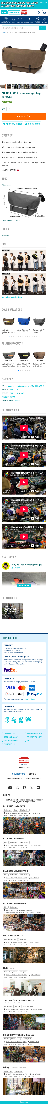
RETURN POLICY (10, 737)
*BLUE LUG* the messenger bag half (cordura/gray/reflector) (8, 365)
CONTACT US (9, 744)
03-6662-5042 (35, 813)
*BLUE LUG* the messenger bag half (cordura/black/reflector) (23, 365)
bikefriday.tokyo (9, 1039)
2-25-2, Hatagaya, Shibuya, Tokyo (16, 974)
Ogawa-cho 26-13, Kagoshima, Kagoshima (19, 910)
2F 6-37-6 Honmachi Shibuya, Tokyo (17, 1074)
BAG (22, 393)
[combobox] (20, 28)
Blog (15, 810)
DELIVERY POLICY (11, 733)
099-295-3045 (10, 912)
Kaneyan (16, 568)
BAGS (4, 386)
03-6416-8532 (34, 877)
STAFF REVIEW (32, 778)
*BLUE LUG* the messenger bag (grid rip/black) (39, 331)
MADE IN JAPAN (8, 397)
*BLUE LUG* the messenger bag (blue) (23, 330)
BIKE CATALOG (13, 778)
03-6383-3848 (37, 1009)
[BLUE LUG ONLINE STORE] (24, 12)
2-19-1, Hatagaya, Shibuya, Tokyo (16, 942)
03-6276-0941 (36, 1074)
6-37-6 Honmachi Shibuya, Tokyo (16, 1042)
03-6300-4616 (34, 942)
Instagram (7, 810)
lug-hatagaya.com (10, 939)
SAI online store (28, 1006)
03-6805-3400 (35, 845)
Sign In (39, 12)
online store (8, 1071)
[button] (43, 2)
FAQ (28, 741)
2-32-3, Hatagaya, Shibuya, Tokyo (16, 813)
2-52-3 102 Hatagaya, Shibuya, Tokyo (17, 1009)
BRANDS (5, 389)
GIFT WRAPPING (10, 741)
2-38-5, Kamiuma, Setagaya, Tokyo (17, 845)
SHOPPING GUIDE (34, 733)
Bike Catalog (24, 810)
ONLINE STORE (18, 774)
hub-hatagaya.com (10, 972)
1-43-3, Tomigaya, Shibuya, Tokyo (16, 877)
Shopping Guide (29, 699)
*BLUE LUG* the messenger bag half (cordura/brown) (39, 365)
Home (4, 32)
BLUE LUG (14, 390)
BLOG (31, 774)
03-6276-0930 (34, 1042)
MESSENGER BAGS (36, 386)
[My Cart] (44, 12)
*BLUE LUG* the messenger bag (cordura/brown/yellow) (8, 331)
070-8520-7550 (35, 974)
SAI (19, 1006)
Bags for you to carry (17, 386)
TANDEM (9, 1006)
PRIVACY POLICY (34, 737)
